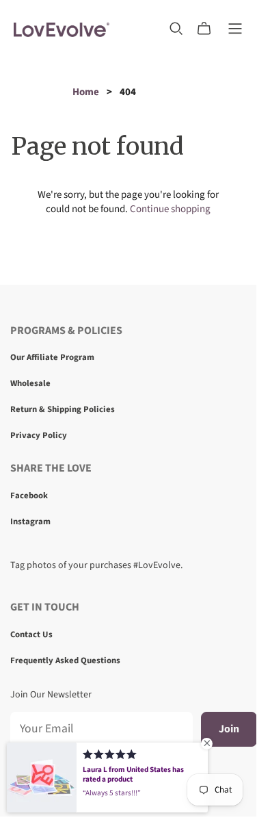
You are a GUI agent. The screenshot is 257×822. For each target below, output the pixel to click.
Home (85, 92)
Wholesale (30, 383)
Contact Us (31, 634)
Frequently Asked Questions (65, 660)
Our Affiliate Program (52, 357)
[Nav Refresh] (235, 29)
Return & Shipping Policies (62, 409)
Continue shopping (170, 209)
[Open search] (176, 29)
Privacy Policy (38, 435)
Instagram (30, 521)
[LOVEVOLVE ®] (61, 28)
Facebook (29, 495)
